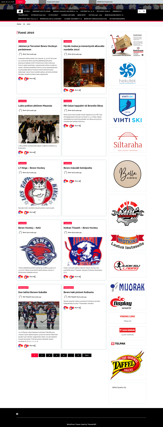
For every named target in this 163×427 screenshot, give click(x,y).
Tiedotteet (22, 41)
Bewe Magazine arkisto (113, 15)
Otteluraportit (23, 287)
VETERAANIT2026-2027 (38, 15)
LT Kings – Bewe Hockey (31, 168)
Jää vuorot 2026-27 (103, 11)
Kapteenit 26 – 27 (86, 11)
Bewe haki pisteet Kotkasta (79, 292)
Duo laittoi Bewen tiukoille (32, 292)
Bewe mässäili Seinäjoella (78, 168)
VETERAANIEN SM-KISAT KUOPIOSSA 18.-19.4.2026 (131, 2)
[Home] (20, 11)
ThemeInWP (91, 424)
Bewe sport (82, 15)
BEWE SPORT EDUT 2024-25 (27, 19)
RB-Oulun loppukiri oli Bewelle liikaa (83, 105)
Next (87, 355)
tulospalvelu (23, 15)
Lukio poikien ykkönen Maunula (35, 105)
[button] (140, 11)
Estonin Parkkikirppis (117, 19)
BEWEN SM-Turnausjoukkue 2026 (95, 19)
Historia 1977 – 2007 (95, 15)
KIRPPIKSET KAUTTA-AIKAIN (41, 11)
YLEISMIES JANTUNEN (68, 15)
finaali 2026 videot (20, 2)
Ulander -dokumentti (72, 19)
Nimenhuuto (117, 11)
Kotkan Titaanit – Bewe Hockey (81, 227)
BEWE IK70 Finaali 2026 (72, 2)
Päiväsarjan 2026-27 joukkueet (51, 19)
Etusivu (27, 11)
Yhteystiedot (53, 15)
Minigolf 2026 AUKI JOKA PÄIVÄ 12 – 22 (65, 11)
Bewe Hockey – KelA (29, 227)
